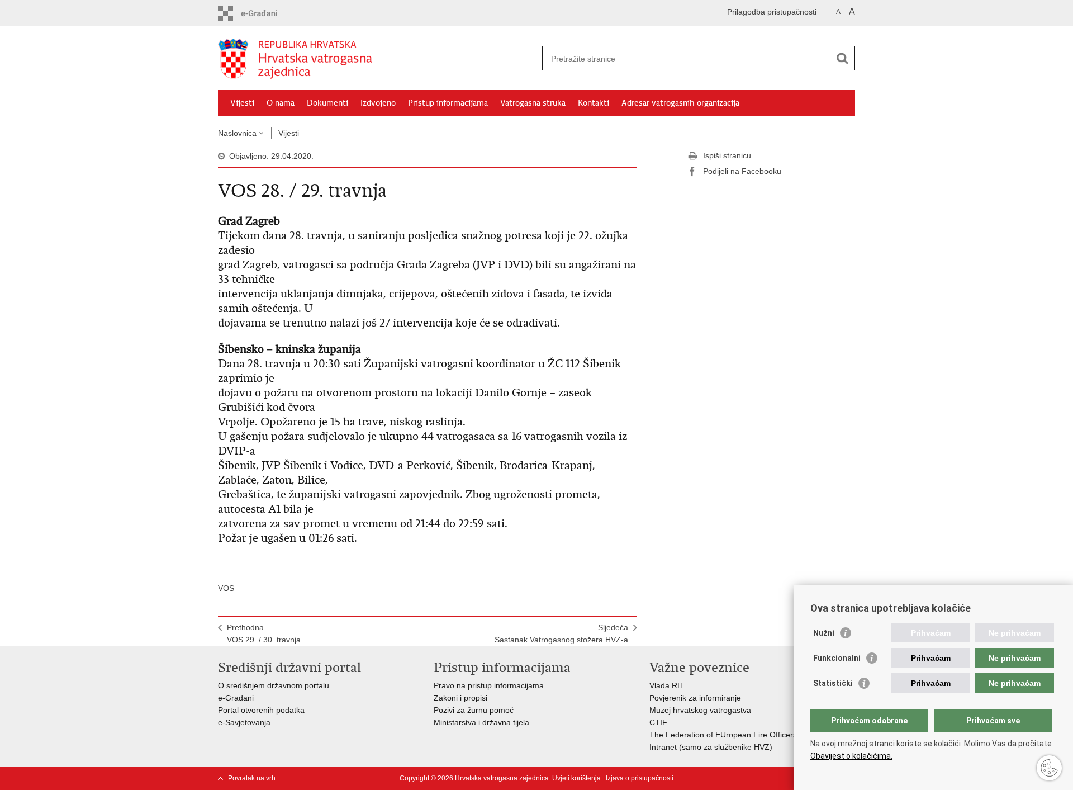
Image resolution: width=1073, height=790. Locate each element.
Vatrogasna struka (533, 103)
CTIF (658, 722)
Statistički (833, 683)
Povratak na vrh (252, 778)
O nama (281, 103)
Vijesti (242, 103)
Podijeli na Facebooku (742, 171)
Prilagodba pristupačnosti (771, 11)
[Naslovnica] (377, 59)
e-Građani (236, 697)
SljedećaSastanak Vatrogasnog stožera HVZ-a (561, 633)
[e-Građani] (266, 13)
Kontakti (593, 103)
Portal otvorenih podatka (261, 710)
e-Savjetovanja (244, 722)
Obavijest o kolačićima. (851, 755)
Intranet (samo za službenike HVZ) (710, 746)
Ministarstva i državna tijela (481, 722)
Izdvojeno (378, 103)
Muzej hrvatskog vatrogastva (700, 710)
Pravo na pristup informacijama (489, 685)
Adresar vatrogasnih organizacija (680, 103)
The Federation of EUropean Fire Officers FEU (732, 734)
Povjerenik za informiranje (695, 697)
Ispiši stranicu (727, 155)
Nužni (823, 632)
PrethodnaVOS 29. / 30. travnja (264, 633)
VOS (226, 588)
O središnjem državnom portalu (273, 685)
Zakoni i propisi (460, 697)
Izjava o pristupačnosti (639, 778)
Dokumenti (327, 103)
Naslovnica (237, 133)
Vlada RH (666, 685)
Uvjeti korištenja (576, 778)
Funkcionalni (837, 658)
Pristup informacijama (448, 103)
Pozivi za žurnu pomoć (474, 710)
